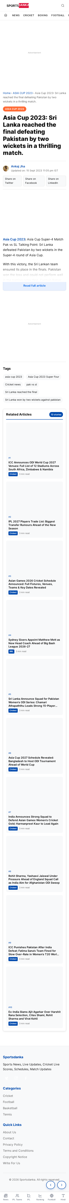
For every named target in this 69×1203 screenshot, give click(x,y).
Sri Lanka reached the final (21, 392)
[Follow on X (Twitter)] (6, 1078)
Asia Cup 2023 (14, 239)
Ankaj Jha (18, 166)
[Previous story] (50, 1185)
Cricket (28, 15)
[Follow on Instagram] (16, 1078)
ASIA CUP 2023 (23, 93)
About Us (9, 1132)
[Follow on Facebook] (25, 1078)
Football (57, 15)
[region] (34, 52)
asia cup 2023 (13, 376)
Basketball (10, 1108)
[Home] (5, 15)
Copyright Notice (15, 1157)
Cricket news (13, 384)
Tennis (7, 1114)
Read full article (34, 285)
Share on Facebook (31, 180)
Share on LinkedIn (53, 180)
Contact (8, 1138)
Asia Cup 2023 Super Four (43, 376)
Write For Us (11, 1163)
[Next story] (61, 1185)
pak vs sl (31, 384)
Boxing (43, 15)
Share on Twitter (10, 180)
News (16, 15)
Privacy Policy (13, 1144)
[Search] (62, 5)
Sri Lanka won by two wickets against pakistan (33, 399)
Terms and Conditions (18, 1150)
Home (6, 93)
